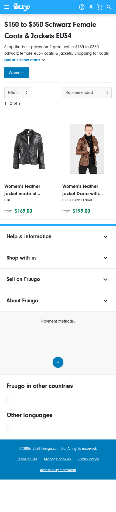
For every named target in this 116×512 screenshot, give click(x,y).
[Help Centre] (81, 7)
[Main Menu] (6, 7)
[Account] (90, 7)
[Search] (109, 7)
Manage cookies (57, 459)
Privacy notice (88, 459)
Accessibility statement (58, 470)
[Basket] (100, 7)
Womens (17, 72)
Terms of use (27, 459)
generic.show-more (22, 59)
